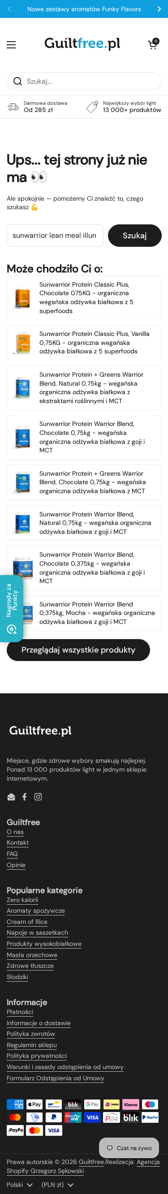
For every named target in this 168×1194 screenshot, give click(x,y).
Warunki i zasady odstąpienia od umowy (65, 1067)
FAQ (12, 854)
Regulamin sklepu (32, 1045)
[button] (152, 45)
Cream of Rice (27, 922)
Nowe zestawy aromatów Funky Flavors (84, 9)
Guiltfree (91, 1162)
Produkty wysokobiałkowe (44, 944)
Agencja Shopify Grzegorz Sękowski (83, 1166)
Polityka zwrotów (31, 1034)
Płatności (20, 1012)
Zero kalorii (22, 900)
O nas (15, 832)
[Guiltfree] (82, 44)
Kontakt (18, 842)
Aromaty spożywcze (36, 910)
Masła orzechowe (32, 955)
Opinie (16, 865)
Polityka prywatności (37, 1056)
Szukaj (135, 235)
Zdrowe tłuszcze (30, 966)
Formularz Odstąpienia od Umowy (55, 1078)
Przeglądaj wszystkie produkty (78, 649)
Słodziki (17, 977)
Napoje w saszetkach (37, 932)
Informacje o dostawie (39, 1023)
